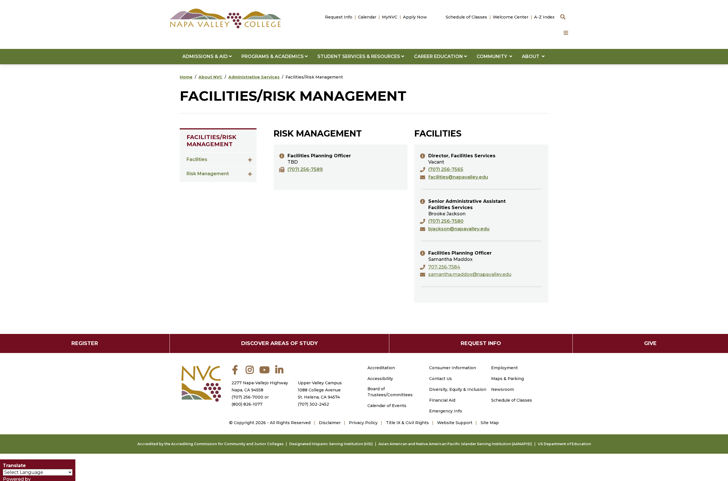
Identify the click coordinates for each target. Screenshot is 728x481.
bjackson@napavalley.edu (458, 229)
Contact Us (440, 378)
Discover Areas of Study (279, 343)
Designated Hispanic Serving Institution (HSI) (331, 444)
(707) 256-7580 (446, 221)
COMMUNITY (493, 56)
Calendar (367, 17)
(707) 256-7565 (445, 169)
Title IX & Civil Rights (407, 422)
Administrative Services (254, 77)
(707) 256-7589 (305, 169)
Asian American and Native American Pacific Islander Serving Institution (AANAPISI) (455, 444)
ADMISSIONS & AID (205, 56)
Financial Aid (442, 400)
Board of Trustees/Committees (390, 391)
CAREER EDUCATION (439, 56)
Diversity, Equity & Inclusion (457, 389)
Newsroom (502, 389)
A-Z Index (544, 17)
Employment (504, 367)
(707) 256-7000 (247, 397)
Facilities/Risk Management (211, 141)
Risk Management (208, 173)
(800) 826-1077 (246, 404)
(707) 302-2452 (313, 404)
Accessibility (380, 378)
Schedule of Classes (466, 17)
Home (186, 77)
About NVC (210, 77)
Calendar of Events (386, 405)
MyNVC (389, 17)
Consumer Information (452, 367)
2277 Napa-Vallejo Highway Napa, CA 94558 (259, 386)
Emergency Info (445, 411)
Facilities (197, 159)
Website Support (454, 422)
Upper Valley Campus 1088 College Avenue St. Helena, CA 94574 (320, 390)
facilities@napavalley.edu (458, 177)
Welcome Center (510, 17)
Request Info (338, 17)
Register (84, 343)
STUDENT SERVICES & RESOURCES (359, 56)
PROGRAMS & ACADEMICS (273, 56)
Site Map (490, 422)
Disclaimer (330, 422)
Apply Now (415, 17)
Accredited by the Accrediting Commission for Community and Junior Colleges (210, 444)
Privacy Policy (363, 422)
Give (650, 343)
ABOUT (532, 56)
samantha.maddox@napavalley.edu (469, 274)
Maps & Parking (507, 378)
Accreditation (381, 367)
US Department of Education (564, 444)
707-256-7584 (444, 267)
